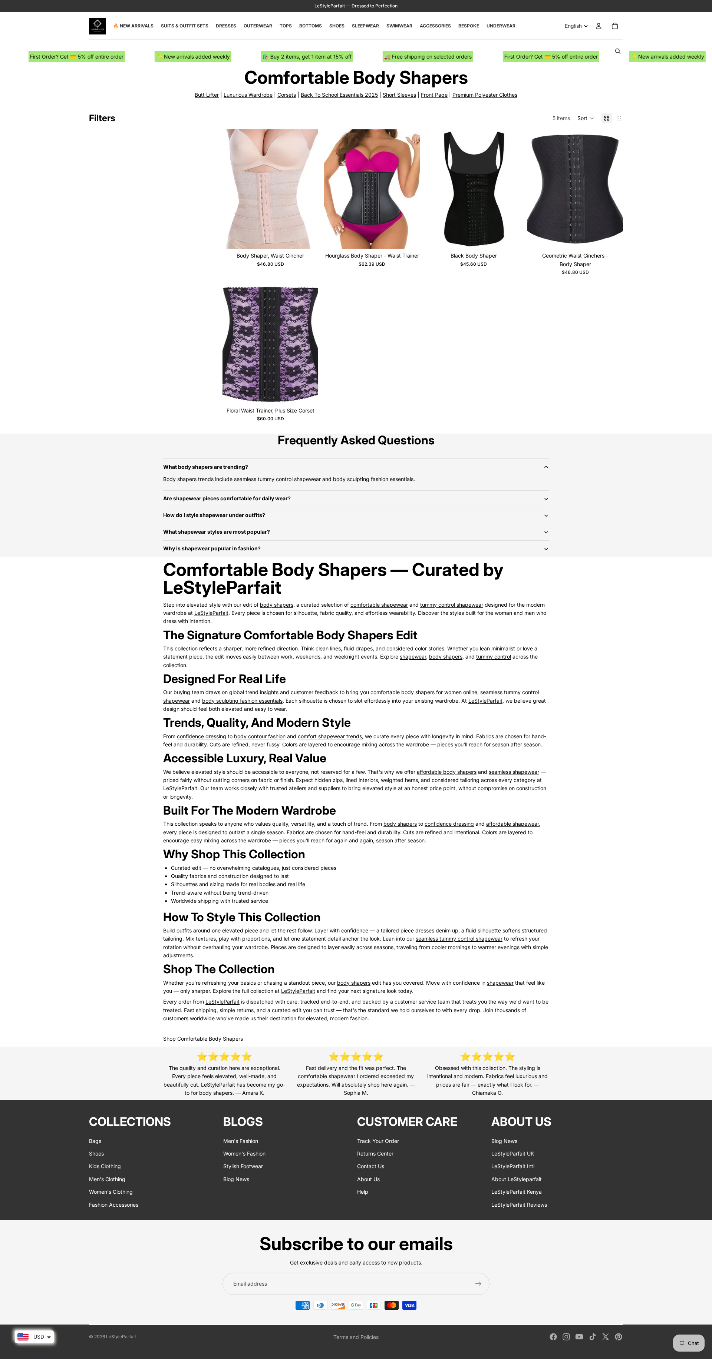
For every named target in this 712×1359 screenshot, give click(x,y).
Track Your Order (378, 1140)
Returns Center (375, 1153)
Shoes (96, 1153)
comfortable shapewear (379, 604)
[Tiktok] (592, 1336)
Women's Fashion (244, 1153)
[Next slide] (307, 189)
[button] (585, 118)
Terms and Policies (356, 1337)
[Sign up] (478, 1284)
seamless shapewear (514, 772)
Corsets (286, 95)
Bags (95, 1140)
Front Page (434, 95)
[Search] (618, 51)
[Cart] (615, 26)
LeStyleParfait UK (512, 1153)
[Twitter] (605, 1336)
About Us (368, 1179)
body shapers (276, 604)
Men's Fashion (240, 1140)
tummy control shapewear (451, 604)
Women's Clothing (111, 1192)
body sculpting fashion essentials (242, 700)
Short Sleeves (399, 95)
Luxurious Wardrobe (248, 95)
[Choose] (306, 237)
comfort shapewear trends (330, 736)
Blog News (236, 1179)
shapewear (413, 656)
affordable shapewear (512, 824)
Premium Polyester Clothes (484, 95)
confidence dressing (201, 736)
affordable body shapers (447, 772)
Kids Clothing (105, 1166)
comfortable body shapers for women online (423, 692)
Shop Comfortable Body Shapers (203, 1038)
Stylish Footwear (243, 1166)
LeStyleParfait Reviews (519, 1204)
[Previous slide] (233, 189)
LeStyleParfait (211, 613)
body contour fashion (260, 736)
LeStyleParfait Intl (512, 1166)
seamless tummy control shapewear (459, 938)
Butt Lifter (207, 95)
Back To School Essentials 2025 (339, 95)
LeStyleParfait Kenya (516, 1192)
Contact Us (370, 1166)
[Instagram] (566, 1336)
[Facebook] (553, 1336)
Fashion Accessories (113, 1204)
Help (362, 1192)
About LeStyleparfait (516, 1179)
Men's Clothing (107, 1179)
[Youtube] (579, 1336)
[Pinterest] (618, 1336)
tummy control (493, 656)
